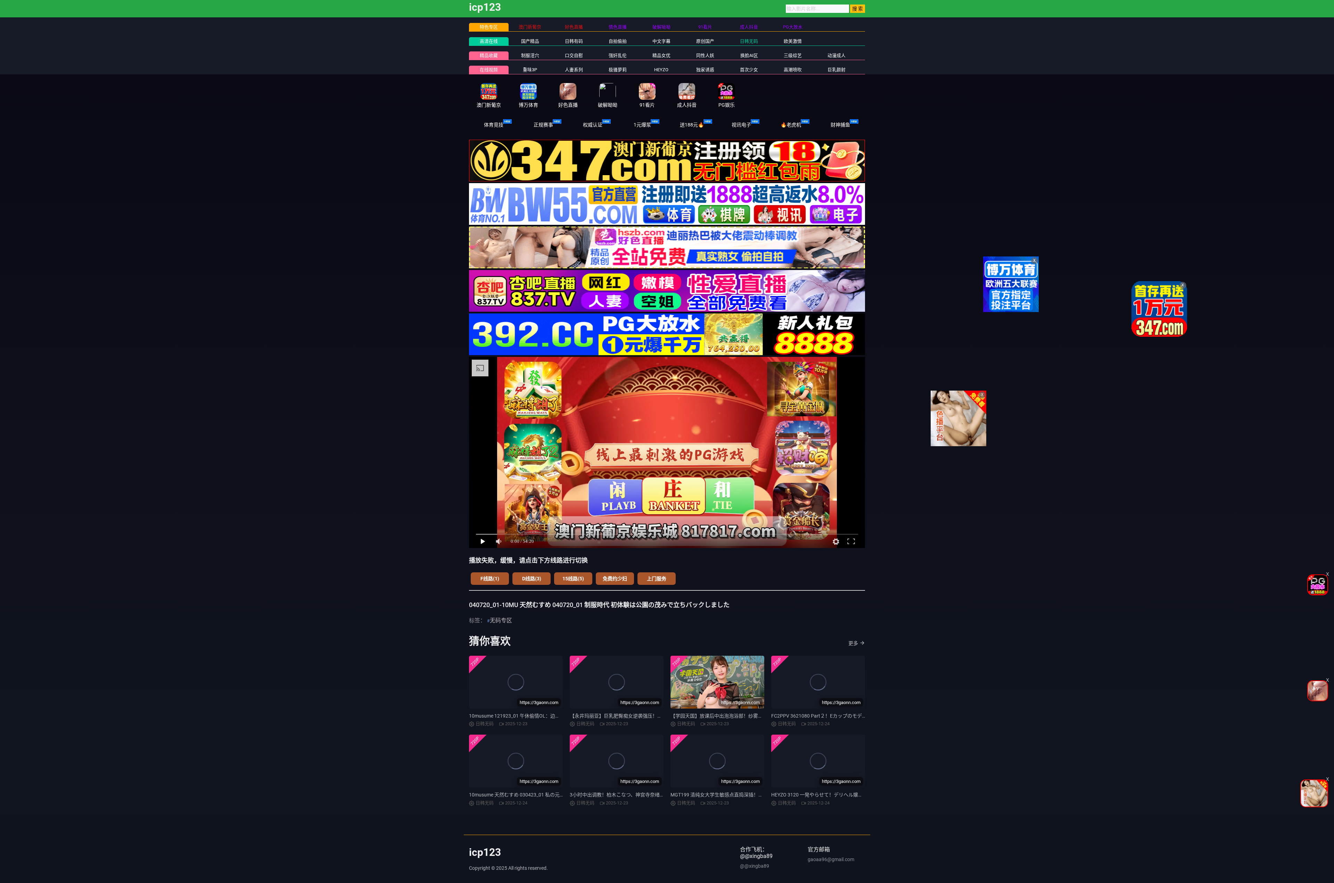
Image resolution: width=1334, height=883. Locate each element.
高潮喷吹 (793, 69)
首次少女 (749, 69)
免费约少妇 (615, 578)
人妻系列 (574, 69)
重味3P (530, 69)
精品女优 (661, 55)
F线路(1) (489, 578)
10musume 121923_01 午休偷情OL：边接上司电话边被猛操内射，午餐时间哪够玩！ (560, 716)
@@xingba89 (754, 866)
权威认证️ (592, 125)
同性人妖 (705, 55)
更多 (853, 643)
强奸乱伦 (618, 55)
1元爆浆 (642, 125)
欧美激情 (793, 41)
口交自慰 (574, 55)
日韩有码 (574, 41)
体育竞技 (493, 125)
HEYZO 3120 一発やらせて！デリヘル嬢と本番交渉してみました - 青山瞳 (850, 795)
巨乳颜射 (836, 69)
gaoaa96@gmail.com (831, 859)
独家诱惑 (705, 69)
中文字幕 (661, 41)
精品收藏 (489, 55)
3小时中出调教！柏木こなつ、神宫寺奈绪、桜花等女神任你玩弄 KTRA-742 (650, 795)
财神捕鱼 (840, 125)
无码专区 (501, 620)
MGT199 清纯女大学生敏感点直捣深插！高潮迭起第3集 (730, 795)
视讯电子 (741, 125)
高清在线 (489, 41)
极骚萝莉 (618, 69)
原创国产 (705, 41)
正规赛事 (543, 125)
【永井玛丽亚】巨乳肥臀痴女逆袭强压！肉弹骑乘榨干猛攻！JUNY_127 (647, 716)
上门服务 (656, 578)
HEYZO (661, 69)
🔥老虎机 (791, 125)
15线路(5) (573, 578)
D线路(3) (531, 578)
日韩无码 (749, 41)
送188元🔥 (692, 125)
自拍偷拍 (618, 41)
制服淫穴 (530, 55)
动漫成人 (836, 55)
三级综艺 (793, 55)
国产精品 (530, 41)
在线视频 (489, 69)
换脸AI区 (749, 55)
